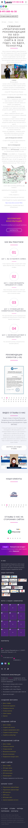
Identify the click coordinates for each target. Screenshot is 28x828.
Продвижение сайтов (10, 740)
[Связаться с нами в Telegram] (1, 6)
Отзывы (12, 808)
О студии (4, 808)
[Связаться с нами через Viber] (3, 6)
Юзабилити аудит (7, 770)
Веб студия (4, 22)
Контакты (14, 811)
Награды (20, 808)
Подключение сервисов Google (11, 789)
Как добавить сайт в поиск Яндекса (12, 689)
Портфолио (5, 811)
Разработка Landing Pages (9, 735)
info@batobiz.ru (17, 660)
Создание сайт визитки (9, 727)
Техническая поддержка (9, 705)
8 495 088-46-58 (17, 2)
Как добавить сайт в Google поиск (11, 686)
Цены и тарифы (7, 703)
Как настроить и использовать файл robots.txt (14, 691)
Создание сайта (11, 822)
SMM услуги (6, 794)
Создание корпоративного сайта (11, 730)
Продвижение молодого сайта (10, 756)
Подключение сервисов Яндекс (11, 787)
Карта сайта (17, 816)
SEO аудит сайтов (7, 768)
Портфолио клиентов (8, 708)
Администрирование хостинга (10, 800)
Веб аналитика (6, 792)
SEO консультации (7, 773)
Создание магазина (9, 700)
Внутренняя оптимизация (9, 751)
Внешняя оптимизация (8, 754)
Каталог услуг (7, 784)
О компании (10, 22)
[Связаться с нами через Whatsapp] (6, 6)
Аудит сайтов (6, 762)
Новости (16, 22)
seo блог (10, 678)
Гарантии (5, 716)
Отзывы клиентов (7, 710)
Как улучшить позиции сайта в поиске (12, 684)
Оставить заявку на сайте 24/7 (9, 16)
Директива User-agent (8, 694)
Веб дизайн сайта (7, 797)
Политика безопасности (7, 816)
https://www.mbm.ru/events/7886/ (14, 202)
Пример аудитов (7, 775)
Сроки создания (7, 713)
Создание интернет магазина (10, 732)
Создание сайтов (8, 721)
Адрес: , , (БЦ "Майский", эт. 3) (13, 651)
